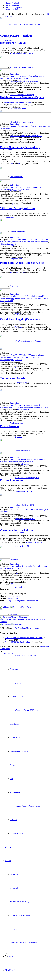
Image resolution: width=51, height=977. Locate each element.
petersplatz (35, 187)
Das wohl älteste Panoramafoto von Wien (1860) (24, 638)
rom (44, 76)
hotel (27, 126)
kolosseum (4, 407)
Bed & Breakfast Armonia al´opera (17, 102)
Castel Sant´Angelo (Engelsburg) (20, 319)
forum (13, 239)
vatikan (26, 189)
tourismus (43, 126)
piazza (33, 459)
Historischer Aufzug (13, 42)
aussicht (14, 405)
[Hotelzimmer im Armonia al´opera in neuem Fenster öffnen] (25, 112)
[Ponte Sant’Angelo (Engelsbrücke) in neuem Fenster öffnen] (25, 277)
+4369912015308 (13, 596)
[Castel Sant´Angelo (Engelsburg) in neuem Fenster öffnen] (25, 336)
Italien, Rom (14, 74)
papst (28, 187)
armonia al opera (17, 126)
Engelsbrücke (32, 296)
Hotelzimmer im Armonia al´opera (22, 97)
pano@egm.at (12, 598)
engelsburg (42, 296)
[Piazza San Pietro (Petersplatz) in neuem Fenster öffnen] (25, 168)
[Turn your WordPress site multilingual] (20, 607)
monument (26, 239)
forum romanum (32, 405)
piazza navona (42, 459)
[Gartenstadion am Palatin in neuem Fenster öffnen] (25, 547)
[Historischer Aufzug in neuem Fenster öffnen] (25, 57)
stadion (21, 462)
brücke (13, 296)
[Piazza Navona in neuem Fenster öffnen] (25, 441)
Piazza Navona (9, 426)
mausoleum (17, 357)
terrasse (37, 407)
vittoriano (44, 242)
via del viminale (22, 78)
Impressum (44, 646)
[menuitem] (30, 53)
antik (13, 459)
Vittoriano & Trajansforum (17, 208)
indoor (24, 76)
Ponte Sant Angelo (22, 298)
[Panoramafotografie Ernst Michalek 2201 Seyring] (20, 24)
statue (2, 301)
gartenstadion (16, 566)
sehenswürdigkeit (7, 189)
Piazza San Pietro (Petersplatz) (20, 147)
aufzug (13, 76)
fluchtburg (40, 355)
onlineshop (37, 76)
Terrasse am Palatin (13, 378)
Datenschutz (5, 649)
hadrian (3, 357)
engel (24, 296)
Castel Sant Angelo (18, 355)
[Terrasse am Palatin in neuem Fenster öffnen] (25, 391)
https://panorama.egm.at (14, 600)
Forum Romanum (11, 480)
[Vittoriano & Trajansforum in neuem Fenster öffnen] (25, 221)
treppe (12, 78)
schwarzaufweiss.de (34, 542)
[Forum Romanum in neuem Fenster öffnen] (25, 495)
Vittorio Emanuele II (8, 244)
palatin (11, 407)
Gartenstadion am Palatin (16, 530)
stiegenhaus (4, 78)
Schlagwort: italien (16, 36)
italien (30, 76)
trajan (37, 242)
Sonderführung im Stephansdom (17, 642)
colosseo (21, 405)
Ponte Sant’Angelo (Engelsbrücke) (22, 262)
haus (19, 76)
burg (19, 296)
